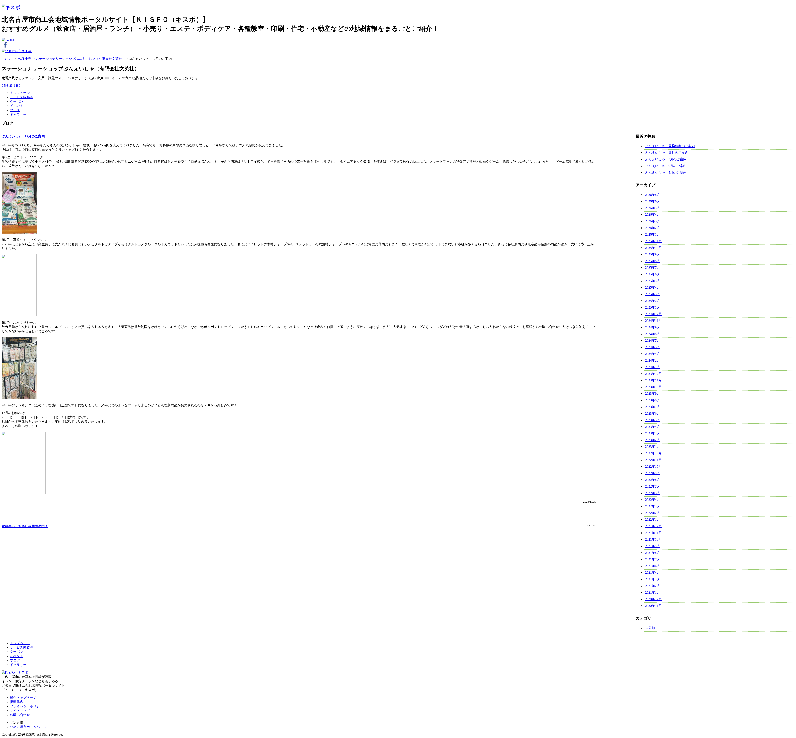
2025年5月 (652, 281)
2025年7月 (652, 267)
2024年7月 (652, 340)
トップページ (20, 92)
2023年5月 (652, 420)
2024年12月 (653, 314)
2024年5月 (652, 347)
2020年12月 (653, 599)
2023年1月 (652, 446)
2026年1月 (652, 234)
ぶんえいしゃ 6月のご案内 (666, 166)
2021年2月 (652, 586)
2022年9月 (652, 473)
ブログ (15, 110)
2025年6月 (652, 274)
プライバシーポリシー (26, 706)
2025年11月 (653, 241)
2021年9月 (652, 546)
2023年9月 (652, 393)
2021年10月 (653, 539)
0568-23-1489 (11, 85)
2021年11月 (653, 533)
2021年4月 (652, 572)
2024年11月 (653, 320)
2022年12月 (653, 453)
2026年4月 (652, 214)
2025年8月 (652, 261)
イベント (16, 106)
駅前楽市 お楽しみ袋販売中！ (25, 526)
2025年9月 (652, 254)
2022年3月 (652, 506)
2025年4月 (652, 287)
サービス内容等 (21, 97)
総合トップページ (23, 697)
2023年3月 (652, 433)
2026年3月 (652, 221)
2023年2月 (652, 440)
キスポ (9, 58)
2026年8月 (652, 194)
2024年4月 (652, 354)
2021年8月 (652, 552)
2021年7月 (652, 559)
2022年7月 (652, 486)
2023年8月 (652, 400)
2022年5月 (652, 493)
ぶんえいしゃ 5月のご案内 (666, 172)
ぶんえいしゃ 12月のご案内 (23, 136)
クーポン (16, 101)
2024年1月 (652, 367)
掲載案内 (16, 702)
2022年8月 (652, 480)
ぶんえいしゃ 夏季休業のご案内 (670, 146)
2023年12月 (653, 373)
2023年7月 (652, 407)
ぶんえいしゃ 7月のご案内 (666, 159)
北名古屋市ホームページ (28, 727)
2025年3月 (652, 294)
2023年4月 (652, 426)
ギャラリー (18, 114)
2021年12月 (653, 526)
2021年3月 (652, 579)
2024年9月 (652, 327)
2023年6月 (652, 413)
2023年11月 (653, 380)
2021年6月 (652, 566)
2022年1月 (652, 519)
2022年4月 (652, 499)
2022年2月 (652, 513)
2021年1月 (652, 592)
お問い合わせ (20, 715)
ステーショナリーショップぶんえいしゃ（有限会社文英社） (80, 58)
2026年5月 (652, 208)
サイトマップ (20, 710)
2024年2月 (652, 360)
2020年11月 (653, 605)
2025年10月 (653, 247)
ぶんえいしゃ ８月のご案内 (666, 152)
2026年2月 (652, 228)
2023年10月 (653, 387)
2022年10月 (653, 466)
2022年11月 (653, 460)
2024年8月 (652, 334)
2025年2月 (652, 300)
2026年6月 (652, 201)
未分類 (650, 628)
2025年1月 (652, 307)
